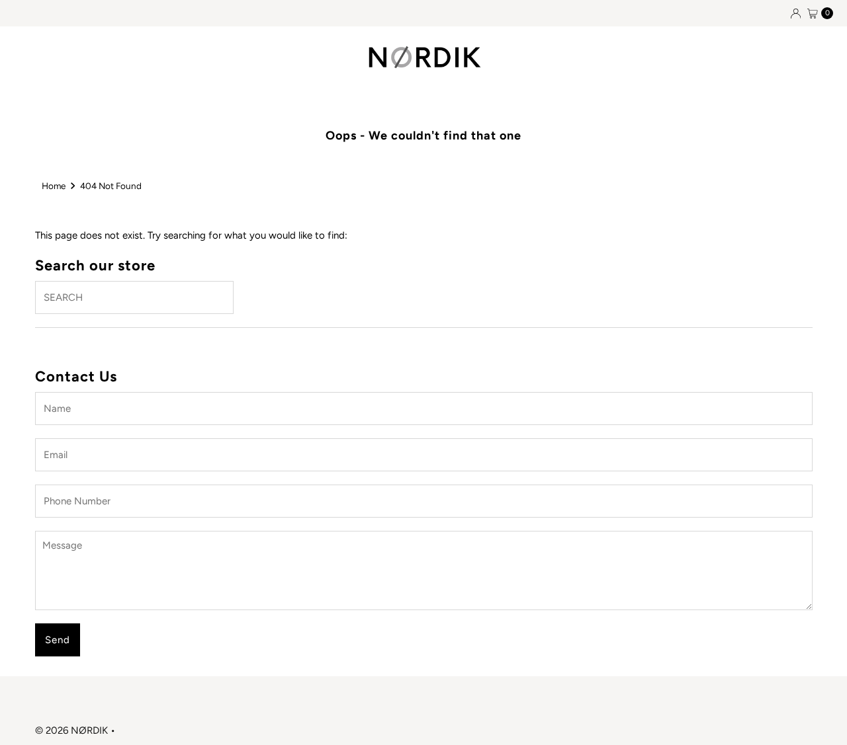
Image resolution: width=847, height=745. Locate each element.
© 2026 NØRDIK (71, 730)
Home (54, 185)
